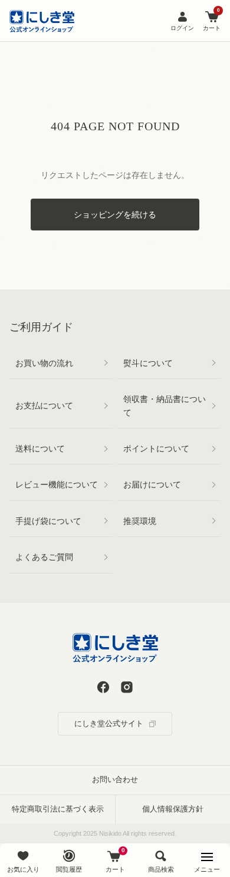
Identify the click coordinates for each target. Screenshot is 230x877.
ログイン (182, 28)
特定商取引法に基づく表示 (58, 809)
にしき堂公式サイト (108, 723)
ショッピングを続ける (115, 214)
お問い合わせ (115, 779)
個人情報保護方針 (172, 809)
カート (212, 20)
